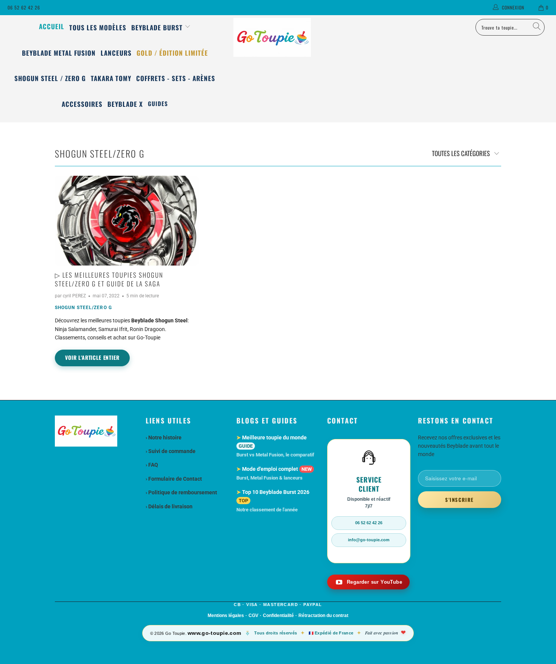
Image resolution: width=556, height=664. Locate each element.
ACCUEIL (51, 26)
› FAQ (152, 465)
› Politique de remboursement (181, 492)
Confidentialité (278, 615)
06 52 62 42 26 (24, 7)
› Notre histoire (164, 437)
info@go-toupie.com (369, 539)
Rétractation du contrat (323, 615)
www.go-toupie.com (214, 633)
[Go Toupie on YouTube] (368, 582)
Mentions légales (226, 615)
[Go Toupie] (277, 37)
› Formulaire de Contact (174, 479)
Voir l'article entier (92, 357)
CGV (253, 615)
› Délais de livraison (169, 506)
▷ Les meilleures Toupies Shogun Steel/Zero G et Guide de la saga (109, 279)
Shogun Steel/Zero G (99, 153)
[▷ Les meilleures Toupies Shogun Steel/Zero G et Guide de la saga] (127, 221)
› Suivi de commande (171, 451)
